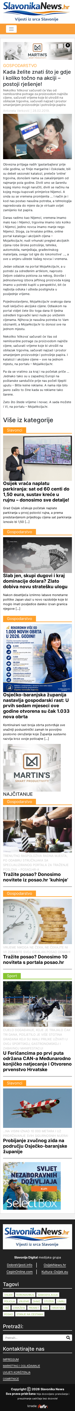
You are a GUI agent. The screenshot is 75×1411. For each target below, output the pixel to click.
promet (34, 1307)
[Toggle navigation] (11, 29)
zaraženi (19, 1307)
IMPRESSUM (11, 1359)
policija (9, 1301)
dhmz (36, 1301)
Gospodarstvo (20, 65)
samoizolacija (48, 1294)
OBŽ (6, 1307)
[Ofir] (43, 1406)
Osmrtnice (11, 1378)
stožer (49, 1301)
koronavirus (25, 1294)
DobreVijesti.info (19, 1265)
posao (8, 1314)
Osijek (8, 1294)
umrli (61, 1301)
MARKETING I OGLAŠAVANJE (21, 1365)
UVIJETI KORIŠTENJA (16, 1372)
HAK (45, 1307)
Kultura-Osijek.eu (55, 1272)
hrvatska (58, 1307)
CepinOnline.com (20, 1272)
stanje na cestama (30, 1314)
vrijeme (24, 1301)
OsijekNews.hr (55, 1265)
